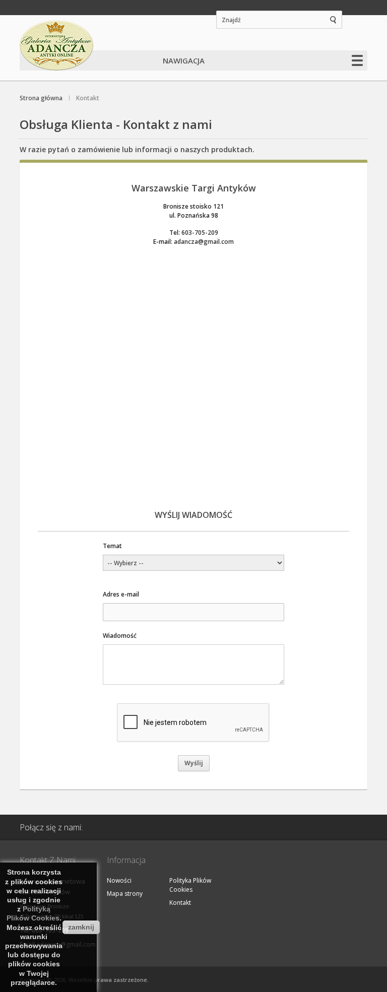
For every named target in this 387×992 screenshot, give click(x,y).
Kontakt (180, 902)
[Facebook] (105, 827)
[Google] (131, 827)
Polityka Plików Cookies (190, 885)
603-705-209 (199, 232)
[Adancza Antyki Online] (57, 45)
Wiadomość (120, 635)
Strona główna (41, 98)
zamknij (81, 927)
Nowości (119, 880)
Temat (112, 546)
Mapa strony (125, 893)
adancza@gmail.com (204, 241)
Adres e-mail (121, 594)
